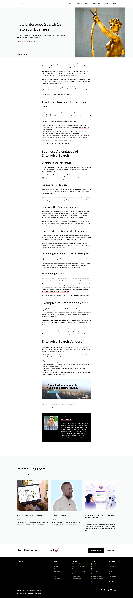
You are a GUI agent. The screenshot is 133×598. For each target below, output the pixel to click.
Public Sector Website (78, 566)
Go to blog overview (22, 54)
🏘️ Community (94, 571)
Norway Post (45, 309)
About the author (66, 417)
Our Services (112, 573)
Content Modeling (58, 571)
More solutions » (76, 578)
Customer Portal (76, 568)
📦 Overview (94, 564)
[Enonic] (20, 4)
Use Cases (79, 3)
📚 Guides (93, 573)
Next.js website (76, 573)
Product (70, 3)
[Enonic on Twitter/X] (101, 590)
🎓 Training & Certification (97, 578)
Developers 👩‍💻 (96, 3)
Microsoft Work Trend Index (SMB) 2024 (67, 133)
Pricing (111, 579)
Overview (56, 564)
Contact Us (112, 581)
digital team (51, 167)
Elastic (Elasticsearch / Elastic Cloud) (53, 355)
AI (54, 568)
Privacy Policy (21, 590)
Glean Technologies (48, 364)
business (48, 408)
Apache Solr (46, 359)
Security (56, 576)
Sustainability (112, 566)
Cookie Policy (31, 590)
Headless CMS (76, 576)
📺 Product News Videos (97, 581)
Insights (87, 3)
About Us (111, 564)
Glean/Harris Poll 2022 (80, 137)
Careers (111, 568)
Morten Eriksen (25, 41)
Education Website (77, 564)
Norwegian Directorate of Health (53, 320)
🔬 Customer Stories (96, 568)
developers (55, 408)
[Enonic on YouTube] (111, 590)
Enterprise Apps (58, 581)
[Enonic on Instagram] (115, 590)
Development (57, 573)
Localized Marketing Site (78, 571)
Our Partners (112, 576)
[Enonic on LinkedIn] (108, 590)
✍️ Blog (93, 566)
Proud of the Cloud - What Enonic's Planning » (60, 144)
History (111, 571)
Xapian (45, 361)
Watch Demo (110, 550)
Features (56, 566)
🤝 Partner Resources (96, 576)
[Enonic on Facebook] (105, 590)
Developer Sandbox (96, 550)
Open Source (57, 578)
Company (112, 561)
